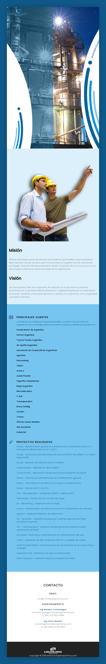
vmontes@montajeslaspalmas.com (53, 624)
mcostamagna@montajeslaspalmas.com (53, 612)
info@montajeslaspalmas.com (53, 598)
